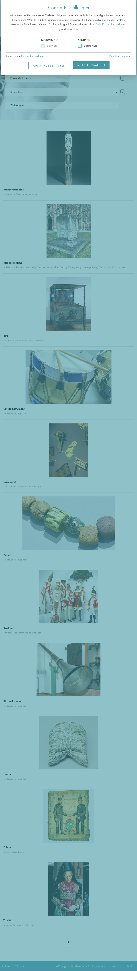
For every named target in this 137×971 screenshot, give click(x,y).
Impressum (12, 56)
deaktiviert (88, 45)
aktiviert (51, 45)
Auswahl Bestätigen (49, 65)
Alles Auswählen (91, 65)
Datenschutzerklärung (114, 24)
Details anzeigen (118, 56)
